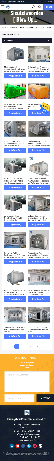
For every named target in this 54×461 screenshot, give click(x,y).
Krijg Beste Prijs (15, 76)
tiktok (40, 446)
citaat (48, 7)
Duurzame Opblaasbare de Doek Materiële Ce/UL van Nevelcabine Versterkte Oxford (15, 256)
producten (13, 28)
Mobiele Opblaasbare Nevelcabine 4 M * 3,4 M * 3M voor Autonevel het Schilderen (38, 219)
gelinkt (12, 446)
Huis (4, 28)
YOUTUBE (17, 446)
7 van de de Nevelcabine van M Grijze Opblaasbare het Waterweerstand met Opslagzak (38, 182)
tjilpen (29, 446)
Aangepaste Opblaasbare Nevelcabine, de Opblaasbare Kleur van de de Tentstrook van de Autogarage (14, 294)
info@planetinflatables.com (14, 2)
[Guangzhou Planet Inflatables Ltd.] (11, 7)
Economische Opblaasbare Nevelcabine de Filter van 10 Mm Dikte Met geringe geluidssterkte (39, 256)
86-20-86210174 (45, 2)
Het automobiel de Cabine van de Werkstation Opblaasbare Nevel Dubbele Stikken (38, 293)
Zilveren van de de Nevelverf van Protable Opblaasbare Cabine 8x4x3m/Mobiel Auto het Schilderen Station (14, 220)
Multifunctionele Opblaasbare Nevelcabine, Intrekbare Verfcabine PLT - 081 (15, 70)
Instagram (35, 446)
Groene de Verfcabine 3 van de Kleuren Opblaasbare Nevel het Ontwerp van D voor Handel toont (13, 108)
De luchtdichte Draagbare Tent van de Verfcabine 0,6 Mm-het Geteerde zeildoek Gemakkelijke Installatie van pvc (38, 71)
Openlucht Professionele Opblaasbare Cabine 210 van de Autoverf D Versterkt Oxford (14, 145)
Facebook (23, 446)
